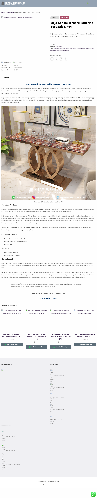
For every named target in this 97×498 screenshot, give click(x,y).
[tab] (6, 77)
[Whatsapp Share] (65, 59)
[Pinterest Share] (61, 59)
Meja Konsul (10, 12)
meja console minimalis (75, 48)
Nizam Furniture (52, 484)
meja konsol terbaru (37, 209)
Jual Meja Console (57, 48)
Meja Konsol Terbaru (64, 50)
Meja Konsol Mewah (86, 48)
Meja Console (65, 48)
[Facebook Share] (52, 59)
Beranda (3, 12)
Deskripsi (6, 77)
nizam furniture (59, 398)
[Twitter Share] (56, 59)
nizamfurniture (59, 376)
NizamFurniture (59, 420)
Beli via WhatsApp (13, 344)
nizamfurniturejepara (13, 464)
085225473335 (10, 437)
